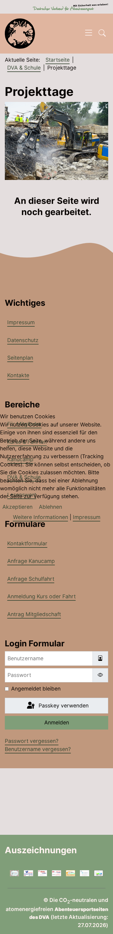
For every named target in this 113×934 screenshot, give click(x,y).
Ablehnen (50, 507)
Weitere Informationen (40, 517)
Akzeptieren (17, 507)
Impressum (86, 517)
